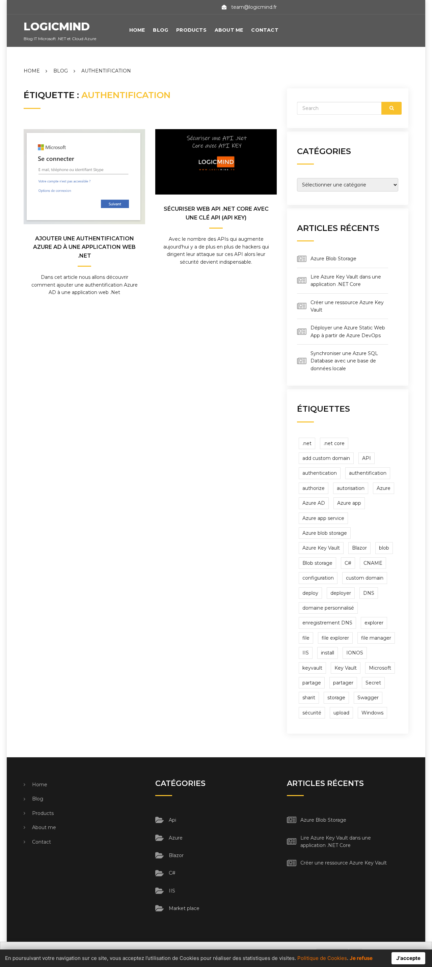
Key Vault (345, 668)
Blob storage (317, 563)
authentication (319, 473)
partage (311, 683)
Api (172, 820)
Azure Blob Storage (333, 259)
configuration (318, 578)
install (327, 653)
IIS (305, 653)
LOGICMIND (57, 26)
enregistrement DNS (327, 623)
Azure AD (313, 503)
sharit (308, 698)
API (366, 458)
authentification (367, 473)
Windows (372, 713)
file (305, 638)
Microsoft (380, 668)
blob (384, 548)
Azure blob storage (324, 533)
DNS (368, 593)
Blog (160, 30)
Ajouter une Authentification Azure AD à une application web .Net (84, 247)
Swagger (368, 698)
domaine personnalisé (328, 608)
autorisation (350, 488)
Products (191, 30)
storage (336, 698)
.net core (334, 443)
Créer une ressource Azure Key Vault (343, 863)
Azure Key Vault (321, 548)
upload (341, 713)
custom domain (364, 578)
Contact (264, 30)
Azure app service (323, 518)
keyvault (312, 668)
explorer (373, 623)
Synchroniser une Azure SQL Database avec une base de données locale (344, 361)
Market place (184, 908)
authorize (313, 488)
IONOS (354, 653)
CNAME (372, 563)
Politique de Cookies (322, 958)
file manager (376, 638)
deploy (310, 593)
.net (307, 443)
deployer (340, 593)
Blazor (359, 548)
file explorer (335, 638)
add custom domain (326, 458)
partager (343, 683)
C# (348, 563)
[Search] (391, 108)
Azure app (349, 503)
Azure (383, 488)
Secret (373, 683)
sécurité (311, 713)
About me (229, 30)
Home (137, 30)
